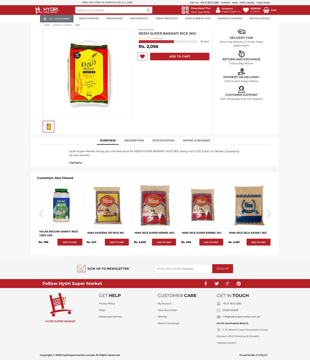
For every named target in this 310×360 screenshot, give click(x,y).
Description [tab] (134, 140)
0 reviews (158, 38)
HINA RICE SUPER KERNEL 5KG (155, 232)
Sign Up (223, 268)
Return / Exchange (168, 323)
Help (235, 2)
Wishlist (162, 316)
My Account (164, 303)
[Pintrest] (238, 283)
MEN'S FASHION (89, 18)
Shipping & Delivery (110, 316)
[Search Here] (148, 10)
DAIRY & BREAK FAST (198, 18)
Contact (225, 2)
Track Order (263, 2)
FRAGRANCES (114, 18)
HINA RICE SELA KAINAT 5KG (248, 232)
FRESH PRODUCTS (167, 18)
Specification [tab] (163, 140)
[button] (228, 10)
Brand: (146, 29)
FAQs (102, 310)
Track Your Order (167, 310)
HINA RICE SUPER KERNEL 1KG (201, 232)
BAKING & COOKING (230, 18)
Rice (78, 25)
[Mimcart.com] (261, 355)
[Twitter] (216, 283)
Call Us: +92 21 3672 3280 (204, 2)
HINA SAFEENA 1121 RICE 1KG (105, 232)
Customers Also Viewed (55, 178)
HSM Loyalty (247, 2)
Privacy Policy (107, 303)
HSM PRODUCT (139, 18)
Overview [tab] (108, 140)
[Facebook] (205, 283)
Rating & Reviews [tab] (196, 140)
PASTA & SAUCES (260, 18)
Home (47, 25)
